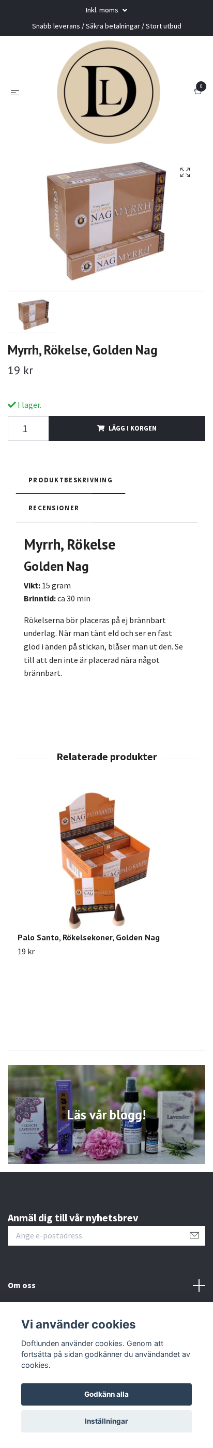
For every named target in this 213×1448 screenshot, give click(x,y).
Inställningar (106, 1421)
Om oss (22, 1285)
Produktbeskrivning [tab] (70, 480)
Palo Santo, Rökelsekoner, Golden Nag (89, 937)
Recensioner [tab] (53, 508)
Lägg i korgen (133, 428)
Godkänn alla (106, 1394)
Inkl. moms (103, 9)
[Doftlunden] (108, 92)
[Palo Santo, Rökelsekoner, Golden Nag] (106, 861)
